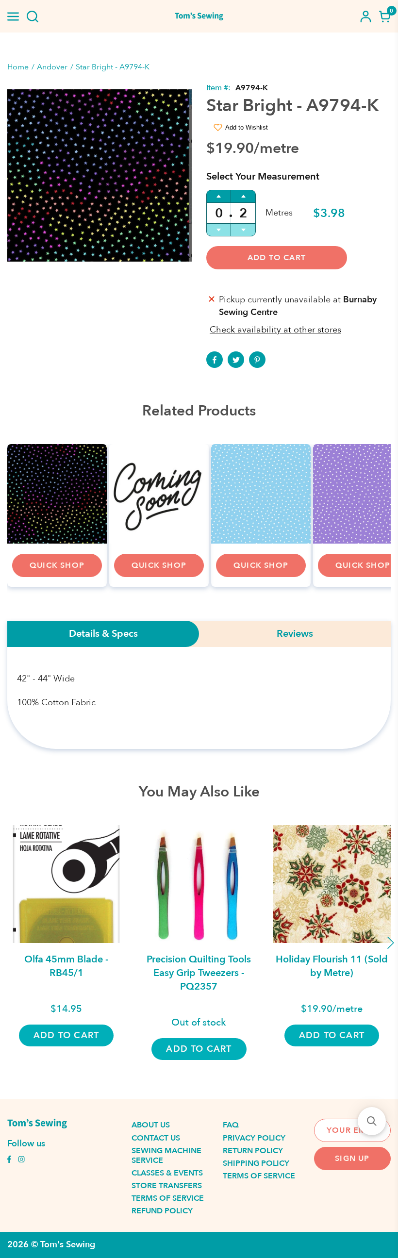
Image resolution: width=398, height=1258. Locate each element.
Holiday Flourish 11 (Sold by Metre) (332, 966)
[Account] (365, 16)
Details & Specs (103, 634)
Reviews (295, 634)
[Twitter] (236, 359)
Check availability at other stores (275, 330)
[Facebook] (214, 359)
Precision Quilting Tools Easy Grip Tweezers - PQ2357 (199, 973)
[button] (372, 1121)
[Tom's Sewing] (199, 16)
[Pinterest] (257, 359)
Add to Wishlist (246, 127)
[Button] (32, 16)
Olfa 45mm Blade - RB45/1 (66, 966)
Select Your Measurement (262, 176)
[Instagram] (21, 1160)
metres (279, 213)
